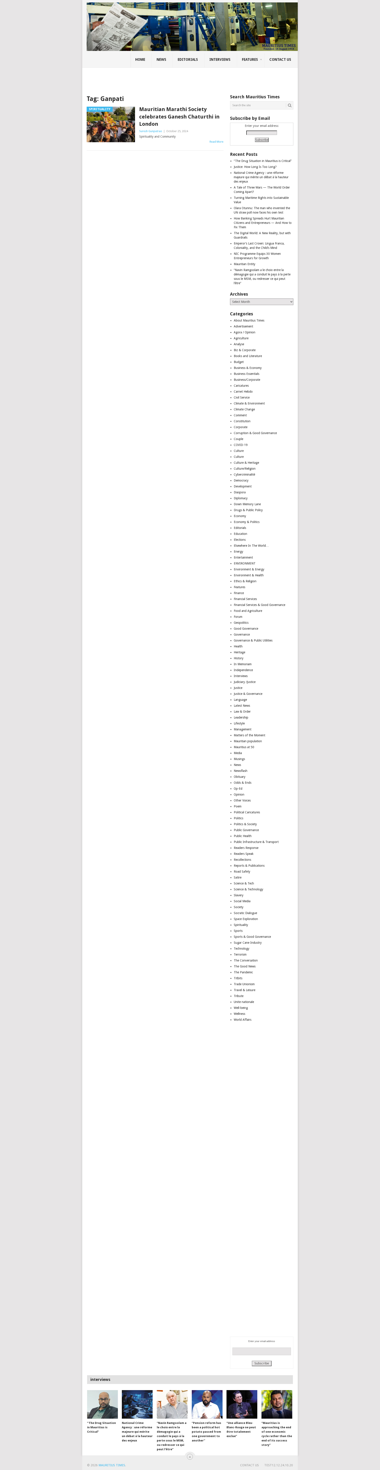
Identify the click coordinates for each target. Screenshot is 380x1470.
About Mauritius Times (249, 320)
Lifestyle (239, 723)
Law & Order (242, 711)
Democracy (241, 480)
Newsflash (240, 771)
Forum (238, 616)
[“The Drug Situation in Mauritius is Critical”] (102, 1404)
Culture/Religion (245, 468)
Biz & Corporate (245, 350)
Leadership (241, 717)
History (238, 658)
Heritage (239, 652)
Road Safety (242, 871)
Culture (239, 451)
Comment (240, 415)
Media (238, 753)
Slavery (238, 895)
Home (140, 60)
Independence (243, 670)
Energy (238, 551)
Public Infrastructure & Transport (256, 842)
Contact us (280, 60)
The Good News (245, 966)
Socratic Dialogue (245, 913)
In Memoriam (243, 664)
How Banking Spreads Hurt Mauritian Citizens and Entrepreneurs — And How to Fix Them (263, 223)
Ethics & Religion (245, 581)
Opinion (239, 794)
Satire (237, 877)
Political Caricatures (247, 812)
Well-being (241, 1008)
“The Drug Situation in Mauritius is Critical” (263, 161)
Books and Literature (248, 356)
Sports (238, 931)
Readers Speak (244, 853)
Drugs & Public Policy (248, 510)
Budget (239, 362)
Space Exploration (246, 919)
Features (250, 60)
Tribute (238, 996)
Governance (242, 634)
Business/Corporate (247, 379)
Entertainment (243, 557)
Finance (239, 593)
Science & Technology (248, 889)
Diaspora (240, 492)
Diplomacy (241, 498)
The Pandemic (243, 972)
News (161, 60)
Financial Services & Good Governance (259, 605)
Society (238, 907)
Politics (238, 818)
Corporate (240, 427)
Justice (238, 688)
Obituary (239, 776)
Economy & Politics (246, 522)
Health (238, 646)
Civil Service (242, 397)
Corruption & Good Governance (255, 433)
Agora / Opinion (244, 332)
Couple (238, 439)
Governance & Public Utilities (253, 640)
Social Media (242, 901)
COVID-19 (241, 445)
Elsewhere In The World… (251, 545)
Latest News (242, 705)
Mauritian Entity (244, 264)
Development (243, 486)
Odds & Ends (242, 782)
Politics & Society (245, 824)
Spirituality (241, 925)
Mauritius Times (112, 1465)
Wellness (239, 1013)
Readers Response (246, 848)
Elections (240, 539)
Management (242, 729)
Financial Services (245, 599)
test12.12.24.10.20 (278, 1465)
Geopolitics (241, 622)
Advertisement (243, 326)
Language (240, 699)
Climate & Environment (249, 403)
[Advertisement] (162, 78)
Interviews (219, 60)
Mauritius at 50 (244, 747)
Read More (216, 141)
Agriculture (241, 338)
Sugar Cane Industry (248, 942)
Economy (240, 516)
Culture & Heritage (246, 462)
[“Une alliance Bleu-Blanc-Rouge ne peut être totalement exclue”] (242, 1404)
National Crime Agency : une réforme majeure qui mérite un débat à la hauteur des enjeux (261, 177)
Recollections (242, 859)
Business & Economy (248, 368)
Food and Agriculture (248, 611)
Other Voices (242, 800)
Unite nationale (244, 1002)
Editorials (188, 60)
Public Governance (246, 830)
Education (240, 534)
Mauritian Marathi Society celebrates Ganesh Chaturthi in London (179, 116)
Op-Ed (238, 788)
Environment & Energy (249, 569)
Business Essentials (246, 374)
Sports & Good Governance (252, 936)
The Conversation (246, 960)
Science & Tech (244, 883)
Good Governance (246, 628)
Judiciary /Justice (245, 682)
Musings (239, 759)
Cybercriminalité (244, 474)
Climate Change (244, 409)
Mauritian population (248, 741)
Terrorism (240, 954)
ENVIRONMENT (245, 563)
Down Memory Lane (247, 504)
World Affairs (242, 1019)
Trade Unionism (244, 984)
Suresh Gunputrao (150, 131)
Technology (241, 948)
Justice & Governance (248, 693)
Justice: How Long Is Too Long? (255, 167)
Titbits (238, 978)
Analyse (239, 344)
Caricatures (241, 385)
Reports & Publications (249, 865)
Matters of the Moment (249, 735)
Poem (237, 806)
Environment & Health (249, 575)
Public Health (243, 836)
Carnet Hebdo (243, 391)
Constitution (242, 421)
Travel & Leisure (244, 990)
